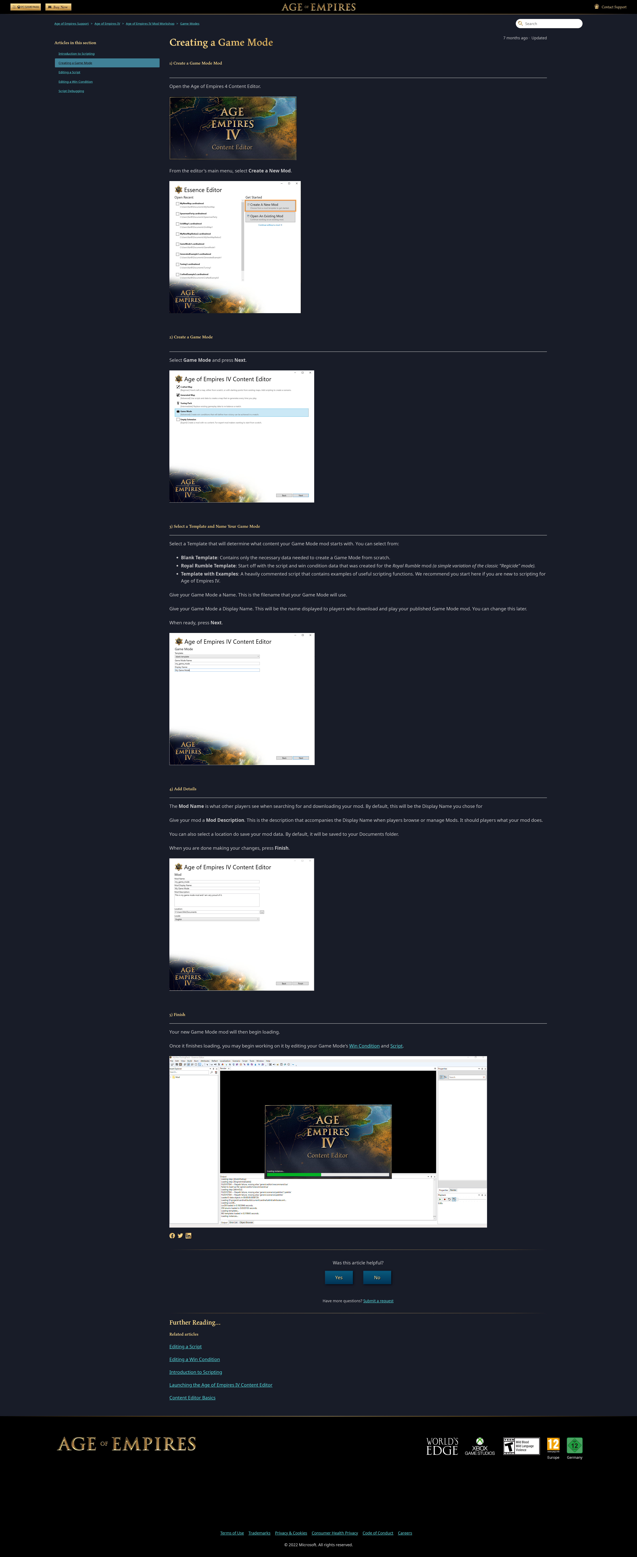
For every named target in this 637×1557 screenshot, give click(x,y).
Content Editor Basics (192, 1397)
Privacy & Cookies (291, 1533)
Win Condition (364, 1046)
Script (396, 1046)
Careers (405, 1533)
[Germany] (575, 1445)
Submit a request (378, 1300)
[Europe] (553, 1445)
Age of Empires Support (71, 23)
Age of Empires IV (107, 23)
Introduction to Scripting (77, 53)
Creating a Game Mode (75, 63)
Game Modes (189, 23)
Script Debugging (71, 91)
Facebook (172, 1236)
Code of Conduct (378, 1533)
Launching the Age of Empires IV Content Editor (221, 1385)
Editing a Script (69, 72)
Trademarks (259, 1533)
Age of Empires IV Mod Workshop (150, 23)
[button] (339, 1277)
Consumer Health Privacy (335, 1533)
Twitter (180, 1236)
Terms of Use (232, 1533)
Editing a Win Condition (76, 81)
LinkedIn (188, 1236)
